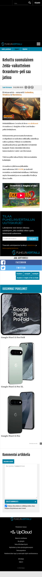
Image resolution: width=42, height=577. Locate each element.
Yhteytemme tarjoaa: (21, 527)
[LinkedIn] (32, 88)
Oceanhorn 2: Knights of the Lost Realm (27, 278)
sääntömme (31, 245)
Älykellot (25, 49)
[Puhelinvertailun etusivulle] (21, 519)
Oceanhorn (19, 274)
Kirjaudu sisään (8, 461)
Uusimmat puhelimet (14, 289)
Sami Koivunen (7, 87)
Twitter (21, 268)
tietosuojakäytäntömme (10, 248)
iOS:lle (20, 169)
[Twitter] (29, 88)
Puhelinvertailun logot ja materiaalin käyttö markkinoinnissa (21, 553)
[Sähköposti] (26, 88)
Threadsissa (6, 95)
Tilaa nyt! (32, 239)
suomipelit (27, 274)
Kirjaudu (37, 3)
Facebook (21, 262)
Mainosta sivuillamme (21, 538)
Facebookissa (29, 92)
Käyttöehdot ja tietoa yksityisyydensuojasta (21, 547)
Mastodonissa (16, 95)
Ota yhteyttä (21, 541)
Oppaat (17, 49)
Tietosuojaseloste (21, 550)
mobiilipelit (35, 274)
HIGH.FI (21, 562)
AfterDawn (21, 559)
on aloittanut (33, 123)
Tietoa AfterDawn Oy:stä (21, 544)
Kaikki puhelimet (6, 49)
